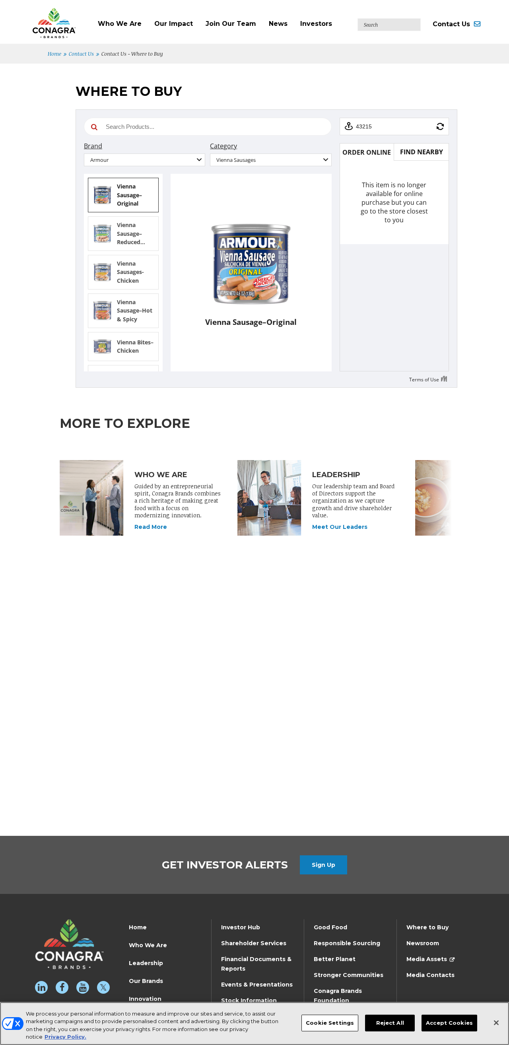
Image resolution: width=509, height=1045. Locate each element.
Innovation (145, 998)
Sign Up (323, 864)
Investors (316, 23)
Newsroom (422, 943)
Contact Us (451, 24)
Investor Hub (240, 927)
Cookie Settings (330, 1023)
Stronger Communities (348, 975)
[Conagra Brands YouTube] (82, 987)
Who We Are (120, 23)
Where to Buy (427, 927)
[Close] (496, 1022)
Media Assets (426, 959)
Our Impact (173, 23)
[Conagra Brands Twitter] (103, 987)
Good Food (330, 927)
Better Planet (335, 959)
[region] (254, 1023)
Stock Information (249, 1000)
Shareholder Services (253, 943)
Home (54, 53)
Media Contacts (430, 975)
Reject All (390, 1023)
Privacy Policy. (65, 1036)
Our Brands (146, 981)
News (278, 23)
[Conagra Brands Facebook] (62, 987)
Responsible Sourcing (347, 943)
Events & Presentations (257, 984)
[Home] (62, 19)
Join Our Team (231, 23)
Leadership (146, 963)
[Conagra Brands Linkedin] (41, 987)
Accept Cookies (449, 1023)
